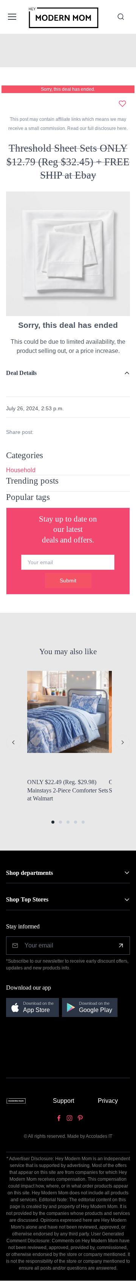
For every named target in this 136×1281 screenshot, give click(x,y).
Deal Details (21, 373)
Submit (68, 580)
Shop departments (29, 873)
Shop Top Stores (27, 899)
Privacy (108, 1101)
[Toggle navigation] (11, 17)
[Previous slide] (13, 742)
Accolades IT (99, 1136)
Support (63, 1101)
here (121, 128)
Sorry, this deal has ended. (68, 89)
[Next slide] (122, 742)
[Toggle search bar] (121, 17)
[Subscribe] (120, 945)
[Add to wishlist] (122, 103)
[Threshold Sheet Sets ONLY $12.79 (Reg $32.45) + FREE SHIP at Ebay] (68, 253)
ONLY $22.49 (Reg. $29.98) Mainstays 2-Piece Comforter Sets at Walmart (67, 790)
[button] (52, 822)
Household (21, 470)
